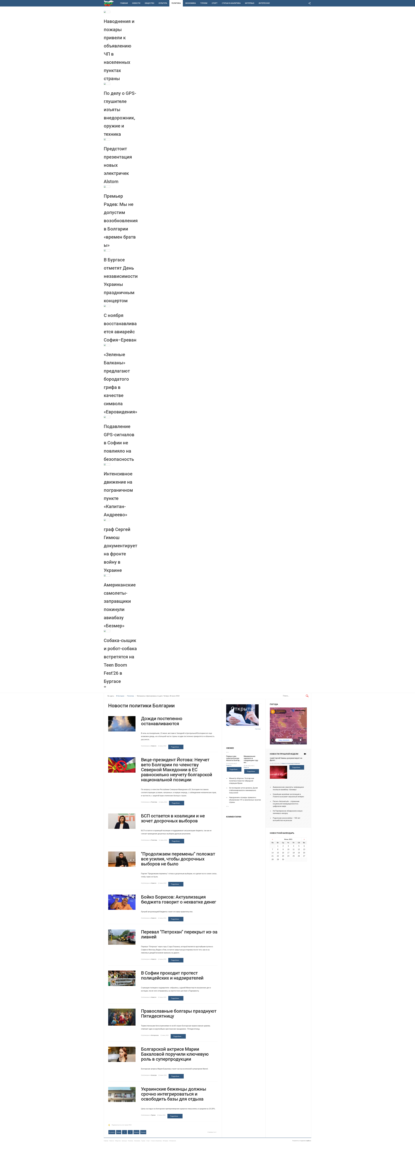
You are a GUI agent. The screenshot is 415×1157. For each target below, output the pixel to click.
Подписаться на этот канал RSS (122, 1125)
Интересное (264, 3)
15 (278, 853)
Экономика (190, 3)
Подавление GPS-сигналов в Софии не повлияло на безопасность (119, 443)
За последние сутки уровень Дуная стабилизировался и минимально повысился (243, 790)
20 (304, 853)
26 (299, 856)
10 (288, 849)
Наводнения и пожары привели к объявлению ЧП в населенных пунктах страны (245, 799)
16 (283, 853)
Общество (149, 3)
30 (283, 859)
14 (273, 853)
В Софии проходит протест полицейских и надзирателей (172, 975)
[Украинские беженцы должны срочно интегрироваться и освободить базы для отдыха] (122, 1094)
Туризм (203, 3)
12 (299, 849)
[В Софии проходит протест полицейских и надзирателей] (122, 978)
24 (288, 856)
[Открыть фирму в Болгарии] (242, 725)
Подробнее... (234, 769)
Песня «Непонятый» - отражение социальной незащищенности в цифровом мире (286, 803)
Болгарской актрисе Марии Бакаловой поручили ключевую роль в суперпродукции (175, 1054)
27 (304, 856)
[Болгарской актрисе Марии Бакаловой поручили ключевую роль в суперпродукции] (122, 1054)
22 (278, 856)
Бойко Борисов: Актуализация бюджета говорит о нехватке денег (178, 899)
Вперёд (136, 1132)
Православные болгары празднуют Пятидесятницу (178, 1013)
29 (278, 859)
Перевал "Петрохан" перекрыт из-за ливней (179, 934)
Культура (163, 3)
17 (288, 853)
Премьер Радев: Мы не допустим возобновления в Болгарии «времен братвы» (121, 220)
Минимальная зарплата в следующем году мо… (251, 759)
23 (283, 856)
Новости (136, 3)
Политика (176, 3)
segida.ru (308, 1140)
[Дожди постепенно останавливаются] (122, 723)
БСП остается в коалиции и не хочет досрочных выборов (173, 818)
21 (273, 856)
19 (299, 853)
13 (304, 849)
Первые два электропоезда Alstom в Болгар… (233, 758)
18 (294, 853)
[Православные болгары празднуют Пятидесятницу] (122, 1017)
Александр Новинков (293, 763)
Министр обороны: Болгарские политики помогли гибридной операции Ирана (241, 780)
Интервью (249, 3)
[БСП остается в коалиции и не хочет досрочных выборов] (122, 821)
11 (293, 849)
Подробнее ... (176, 747)
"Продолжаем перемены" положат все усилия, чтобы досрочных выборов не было (178, 859)
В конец (143, 1132)
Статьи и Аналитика (231, 3)
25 (294, 856)
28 (273, 859)
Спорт (214, 3)
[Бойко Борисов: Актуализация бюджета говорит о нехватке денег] (122, 902)
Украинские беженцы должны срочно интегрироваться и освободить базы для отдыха (173, 1094)
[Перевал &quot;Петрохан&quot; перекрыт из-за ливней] (122, 937)
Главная (124, 3)
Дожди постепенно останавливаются (161, 721)
